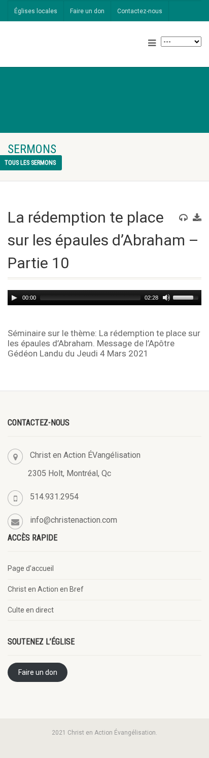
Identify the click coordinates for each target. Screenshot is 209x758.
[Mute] (166, 298)
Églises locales (35, 11)
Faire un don (87, 11)
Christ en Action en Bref (46, 589)
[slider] (187, 296)
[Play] (14, 298)
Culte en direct (31, 610)
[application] (104, 297)
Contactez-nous (139, 11)
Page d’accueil (31, 568)
